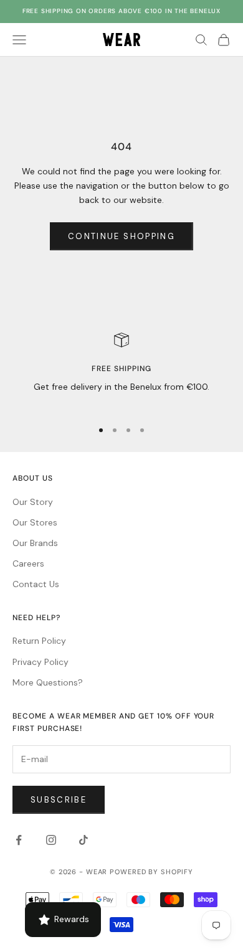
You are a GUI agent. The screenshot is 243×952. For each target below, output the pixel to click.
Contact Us (35, 584)
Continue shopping (121, 236)
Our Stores (34, 522)
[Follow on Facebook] (18, 840)
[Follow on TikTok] (83, 840)
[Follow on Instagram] (51, 840)
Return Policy (39, 640)
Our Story (32, 501)
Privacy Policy (40, 661)
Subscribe (59, 799)
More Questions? (47, 682)
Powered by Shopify (151, 871)
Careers (28, 563)
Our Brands (35, 543)
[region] (121, 370)
